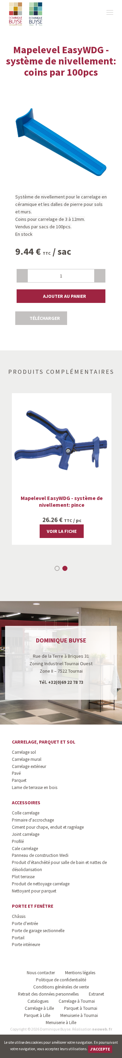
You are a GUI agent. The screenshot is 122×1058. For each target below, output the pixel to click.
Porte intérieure (26, 944)
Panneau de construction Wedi (40, 855)
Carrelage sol (24, 752)
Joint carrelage (25, 834)
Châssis (18, 916)
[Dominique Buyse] (26, 14)
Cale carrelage (25, 848)
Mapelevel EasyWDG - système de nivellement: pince (62, 501)
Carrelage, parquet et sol (43, 742)
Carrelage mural (26, 759)
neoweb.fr (102, 1029)
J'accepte (100, 1049)
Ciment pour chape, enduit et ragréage (48, 827)
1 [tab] (57, 568)
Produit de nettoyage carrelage (40, 884)
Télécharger (44, 318)
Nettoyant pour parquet (34, 891)
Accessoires (26, 803)
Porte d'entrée (25, 923)
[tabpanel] (61, 469)
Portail (18, 938)
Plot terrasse (23, 877)
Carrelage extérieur (29, 766)
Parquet (19, 780)
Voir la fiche (62, 531)
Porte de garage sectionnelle (38, 931)
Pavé (16, 773)
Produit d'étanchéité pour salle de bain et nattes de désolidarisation (59, 866)
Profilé (18, 841)
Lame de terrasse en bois (34, 787)
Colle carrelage (25, 813)
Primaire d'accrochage (33, 820)
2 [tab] (64, 568)
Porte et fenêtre (32, 906)
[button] (61, 296)
